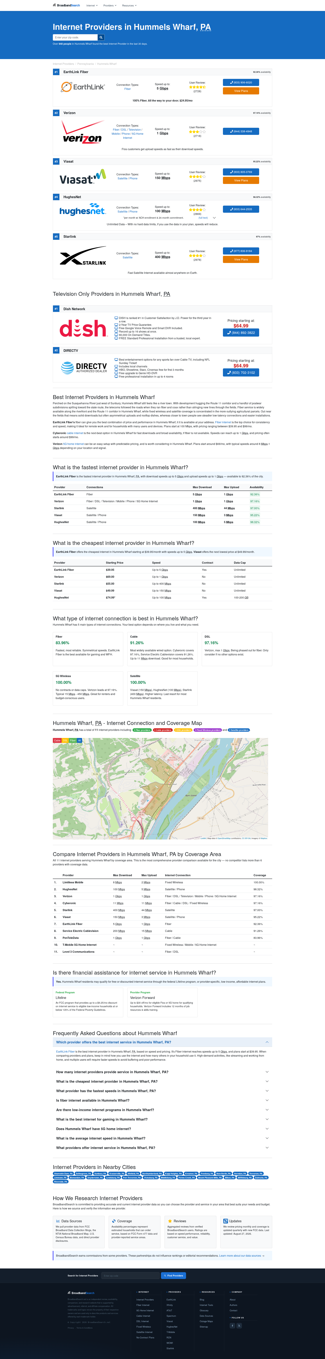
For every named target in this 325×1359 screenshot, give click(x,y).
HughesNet (61, 522)
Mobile (116, 134)
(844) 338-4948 (242, 131)
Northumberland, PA (152, 1173)
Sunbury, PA (100, 1173)
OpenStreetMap (224, 838)
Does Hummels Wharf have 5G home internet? (93, 1128)
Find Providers (175, 1275)
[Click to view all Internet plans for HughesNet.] (83, 209)
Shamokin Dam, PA (63, 1173)
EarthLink (171, 1299)
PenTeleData (71, 938)
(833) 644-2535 (242, 209)
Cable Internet (143, 1315)
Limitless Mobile (73, 882)
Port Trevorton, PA (132, 1177)
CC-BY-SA (246, 838)
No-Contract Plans (145, 1337)
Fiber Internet (142, 1305)
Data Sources (206, 1315)
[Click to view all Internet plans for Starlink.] (83, 255)
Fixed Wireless (143, 1326)
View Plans (241, 91)
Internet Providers (145, 1299)
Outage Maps (206, 1321)
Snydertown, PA (95, 1177)
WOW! (170, 1342)
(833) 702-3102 (243, 372)
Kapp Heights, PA (173, 1173)
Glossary (204, 1310)
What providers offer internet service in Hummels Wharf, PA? (105, 1147)
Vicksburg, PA (151, 1177)
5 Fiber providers (142, 730)
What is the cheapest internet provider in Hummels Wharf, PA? (107, 1081)
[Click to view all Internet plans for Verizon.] (83, 131)
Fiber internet (223, 422)
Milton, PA (229, 1177)
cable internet (75, 433)
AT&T (169, 1310)
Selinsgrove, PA (83, 1173)
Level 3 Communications (78, 952)
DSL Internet (142, 1321)
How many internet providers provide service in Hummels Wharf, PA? (112, 1071)
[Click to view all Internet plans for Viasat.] (83, 176)
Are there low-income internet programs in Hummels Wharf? (105, 1109)
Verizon (59, 501)
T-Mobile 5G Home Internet (79, 945)
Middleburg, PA (168, 1177)
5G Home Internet (145, 1310)
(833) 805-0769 (242, 172)
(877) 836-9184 (242, 251)
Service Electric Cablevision (81, 931)
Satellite (122, 178)
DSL (124, 129)
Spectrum (171, 1315)
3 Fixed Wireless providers (208, 730)
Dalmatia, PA (261, 1177)
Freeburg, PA (207, 1173)
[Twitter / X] (239, 1325)
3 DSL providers (183, 730)
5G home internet (73, 444)
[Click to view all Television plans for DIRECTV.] (84, 368)
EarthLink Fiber (64, 494)
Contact (233, 1310)
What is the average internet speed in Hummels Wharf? (100, 1138)
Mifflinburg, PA (245, 1177)
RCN (169, 1337)
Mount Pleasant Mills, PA (210, 1177)
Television (135, 129)
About (232, 1299)
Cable (57, 740)
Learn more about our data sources (240, 1255)
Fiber (127, 89)
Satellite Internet (144, 1332)
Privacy (71, 1327)
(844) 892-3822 (243, 332)
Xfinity (170, 1305)
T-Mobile (171, 1332)
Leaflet (203, 838)
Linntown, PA (60, 1177)
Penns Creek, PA (187, 1177)
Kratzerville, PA (117, 1173)
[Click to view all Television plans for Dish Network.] (84, 328)
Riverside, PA (60, 1181)
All (79, 740)
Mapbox (264, 838)
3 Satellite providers (238, 730)
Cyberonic (69, 903)
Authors (233, 1305)
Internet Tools (206, 1305)
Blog (202, 1299)
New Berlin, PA (223, 1173)
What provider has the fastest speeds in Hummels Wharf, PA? (106, 1090)
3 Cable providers (162, 730)
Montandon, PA (77, 1177)
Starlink (59, 508)
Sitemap (204, 1326)
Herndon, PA (240, 1173)
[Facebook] (232, 1325)
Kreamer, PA (191, 1173)
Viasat (58, 515)
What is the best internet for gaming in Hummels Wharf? (102, 1119)
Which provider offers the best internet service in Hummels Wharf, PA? (113, 1042)
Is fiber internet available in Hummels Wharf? (92, 1100)
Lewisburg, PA (113, 1177)
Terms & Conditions (85, 1327)
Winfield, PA (133, 1173)
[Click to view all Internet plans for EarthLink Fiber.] (83, 86)
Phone (126, 134)
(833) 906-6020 (242, 82)
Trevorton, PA (255, 1173)
